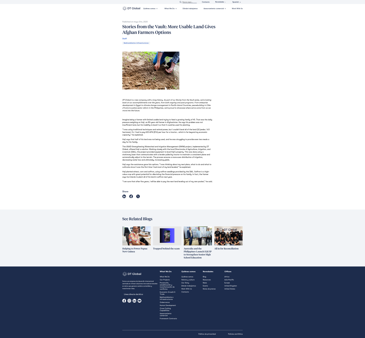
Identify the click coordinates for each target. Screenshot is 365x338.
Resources (207, 280)
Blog (204, 277)
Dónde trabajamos (190, 8)
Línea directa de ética (133, 294)
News (205, 283)
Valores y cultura (187, 280)
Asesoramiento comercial (165, 315)
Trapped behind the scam (166, 249)
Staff (124, 39)
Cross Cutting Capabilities (165, 309)
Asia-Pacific (229, 280)
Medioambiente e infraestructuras (136, 43)
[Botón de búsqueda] (181, 2)
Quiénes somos (187, 277)
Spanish (235, 2)
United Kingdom (230, 286)
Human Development (168, 305)
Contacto (206, 2)
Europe (227, 283)
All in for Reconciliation (226, 249)
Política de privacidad (207, 334)
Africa (226, 277)
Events (205, 286)
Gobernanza (165, 302)
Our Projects (165, 280)
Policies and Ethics (235, 334)
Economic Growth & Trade (167, 293)
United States (229, 289)
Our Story (185, 283)
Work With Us (237, 8)
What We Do (165, 277)
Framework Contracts (168, 319)
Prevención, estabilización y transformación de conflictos (167, 286)
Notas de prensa (209, 289)
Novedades (219, 2)
